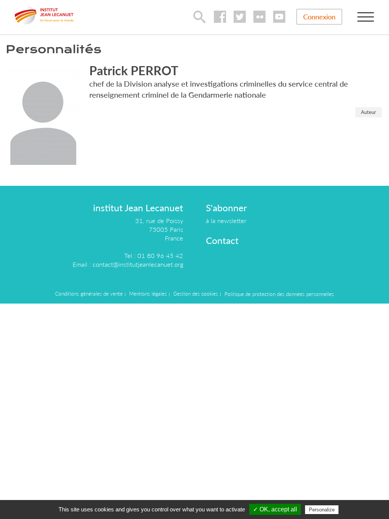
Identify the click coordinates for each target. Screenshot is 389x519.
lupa (199, 17)
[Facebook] (220, 17)
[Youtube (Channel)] (279, 17)
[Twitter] (240, 17)
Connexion (319, 17)
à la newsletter (226, 220)
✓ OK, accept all (275, 509)
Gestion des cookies (195, 294)
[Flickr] (259, 17)
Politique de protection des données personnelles (279, 294)
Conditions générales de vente (89, 294)
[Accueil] (44, 14)
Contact (222, 240)
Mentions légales (148, 294)
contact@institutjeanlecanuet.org (138, 264)
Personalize (322, 510)
